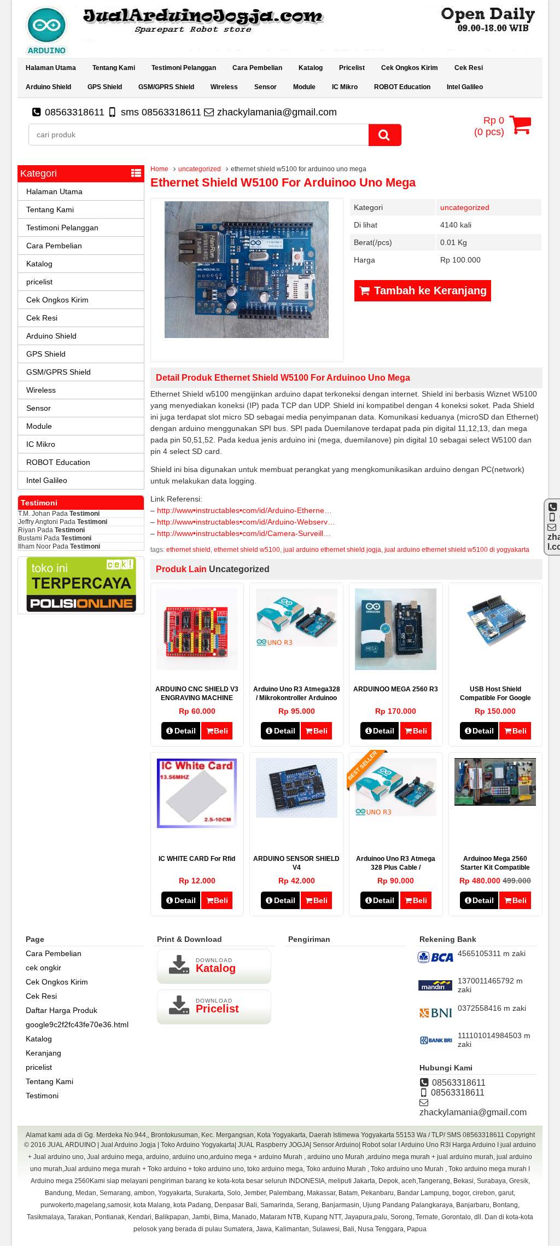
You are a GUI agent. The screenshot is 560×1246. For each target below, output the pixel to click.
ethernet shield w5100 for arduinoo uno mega (283, 182)
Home (159, 169)
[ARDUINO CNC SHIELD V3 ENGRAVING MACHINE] (197, 667)
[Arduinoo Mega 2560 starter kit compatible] (495, 803)
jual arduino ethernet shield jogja (332, 550)
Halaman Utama (51, 68)
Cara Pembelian (257, 68)
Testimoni (84, 513)
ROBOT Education (402, 87)
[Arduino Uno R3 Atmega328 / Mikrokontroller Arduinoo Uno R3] (296, 643)
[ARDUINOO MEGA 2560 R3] (395, 667)
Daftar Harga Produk (61, 1010)
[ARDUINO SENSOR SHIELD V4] (296, 815)
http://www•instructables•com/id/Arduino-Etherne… (244, 510)
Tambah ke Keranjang (429, 290)
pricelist (352, 68)
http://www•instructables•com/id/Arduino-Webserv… (246, 521)
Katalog (311, 68)
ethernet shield (188, 550)
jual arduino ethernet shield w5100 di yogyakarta (456, 550)
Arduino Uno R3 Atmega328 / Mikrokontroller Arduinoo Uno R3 (296, 698)
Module (304, 87)
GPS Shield (105, 87)
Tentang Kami (113, 68)
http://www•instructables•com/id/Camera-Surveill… (244, 533)
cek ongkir (43, 967)
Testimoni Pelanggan (183, 68)
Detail (185, 730)
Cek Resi (468, 68)
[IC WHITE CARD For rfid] (197, 825)
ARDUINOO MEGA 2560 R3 (395, 689)
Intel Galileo (465, 87)
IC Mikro (345, 87)
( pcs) (489, 126)
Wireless (224, 87)
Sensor (265, 87)
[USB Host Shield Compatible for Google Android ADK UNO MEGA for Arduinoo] (495, 647)
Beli (221, 730)
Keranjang (43, 1053)
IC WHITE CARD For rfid (197, 859)
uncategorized (199, 169)
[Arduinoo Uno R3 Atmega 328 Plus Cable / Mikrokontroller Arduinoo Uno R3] (395, 813)
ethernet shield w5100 (247, 550)
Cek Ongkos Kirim (409, 68)
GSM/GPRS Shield (166, 87)
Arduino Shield (48, 87)
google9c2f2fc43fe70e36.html (77, 1024)
